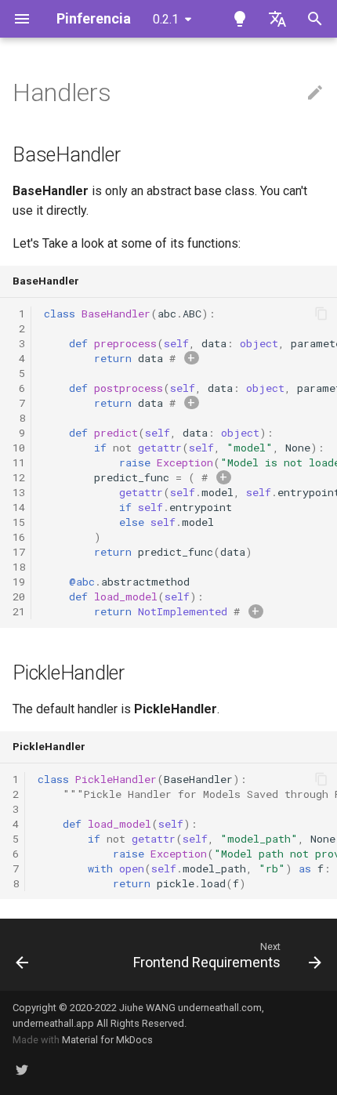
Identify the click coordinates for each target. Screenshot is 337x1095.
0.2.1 (166, 19)
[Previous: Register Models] (22, 955)
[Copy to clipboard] (321, 313)
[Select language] (277, 18)
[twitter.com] (21, 1069)
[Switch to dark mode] (239, 18)
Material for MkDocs (107, 1040)
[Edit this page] (315, 93)
